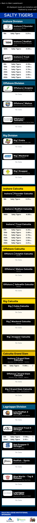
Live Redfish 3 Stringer (20, 413)
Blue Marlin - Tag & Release (23, 477)
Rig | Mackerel (21, 155)
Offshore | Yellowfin (19, 119)
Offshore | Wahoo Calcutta (18, 270)
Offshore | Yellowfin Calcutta (18, 285)
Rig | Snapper (21, 171)
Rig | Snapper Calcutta (18, 337)
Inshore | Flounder (23, 26)
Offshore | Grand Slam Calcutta (18, 375)
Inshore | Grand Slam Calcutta (19, 360)
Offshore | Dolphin (23, 88)
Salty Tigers (15, 33)
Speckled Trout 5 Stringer (22, 429)
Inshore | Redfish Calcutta (18, 209)
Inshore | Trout (21, 57)
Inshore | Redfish (23, 41)
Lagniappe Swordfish (18, 493)
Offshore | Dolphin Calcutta (18, 254)
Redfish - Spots (21, 460)
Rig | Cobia (19, 140)
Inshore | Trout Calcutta (18, 225)
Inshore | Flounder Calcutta (18, 194)
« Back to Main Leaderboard (11, 3)
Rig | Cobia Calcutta (18, 307)
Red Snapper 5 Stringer (21, 445)
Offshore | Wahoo (23, 103)
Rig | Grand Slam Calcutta (18, 390)
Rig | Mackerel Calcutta (18, 322)
